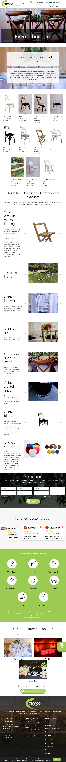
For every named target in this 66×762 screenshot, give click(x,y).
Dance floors (33, 681)
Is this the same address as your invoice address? (17, 497)
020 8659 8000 (40, 2)
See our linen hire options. (35, 691)
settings (48, 760)
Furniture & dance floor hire (52, 728)
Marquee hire (49, 722)
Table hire (18, 659)
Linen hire (48, 732)
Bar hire (48, 659)
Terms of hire (49, 740)
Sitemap (47, 753)
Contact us (48, 735)
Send (34, 501)
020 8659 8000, (18, 614)
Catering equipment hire (52, 725)
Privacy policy (49, 743)
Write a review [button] (13, 537)
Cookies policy (49, 746)
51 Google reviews (13, 534)
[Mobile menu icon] (62, 4)
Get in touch (62, 648)
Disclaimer (48, 750)
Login (57, 6)
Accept (57, 759)
